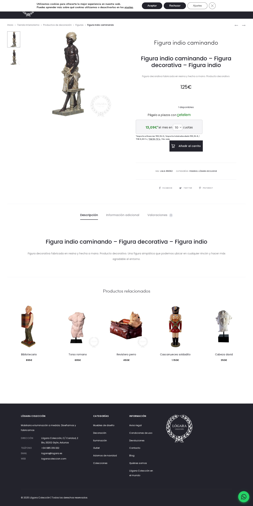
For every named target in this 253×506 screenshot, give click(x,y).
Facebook (167, 188)
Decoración (99, 432)
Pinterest (208, 188)
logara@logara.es (51, 453)
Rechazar (174, 5)
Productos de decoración (57, 24)
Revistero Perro (126, 354)
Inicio (10, 24)
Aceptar (152, 5)
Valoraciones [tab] (159, 215)
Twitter (188, 188)
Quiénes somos (138, 463)
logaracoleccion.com (53, 458)
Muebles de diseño (103, 425)
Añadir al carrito (189, 146)
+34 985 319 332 (50, 447)
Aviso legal (135, 425)
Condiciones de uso (140, 432)
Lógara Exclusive (208, 171)
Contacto (134, 447)
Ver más (166, 139)
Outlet (96, 447)
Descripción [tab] (89, 215)
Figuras (79, 24)
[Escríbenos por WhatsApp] (243, 496)
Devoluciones (136, 440)
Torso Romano (78, 354)
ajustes (128, 7)
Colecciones (100, 463)
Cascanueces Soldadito (175, 354)
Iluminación (100, 440)
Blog (131, 455)
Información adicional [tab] (122, 215)
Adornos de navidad (105, 455)
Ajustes (197, 5)
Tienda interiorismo (28, 24)
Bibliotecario (29, 354)
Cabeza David (224, 354)
